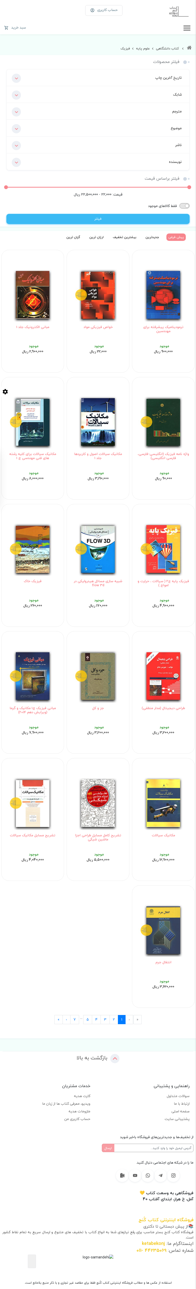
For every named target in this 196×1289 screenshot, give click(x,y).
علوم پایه (142, 48)
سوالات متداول (178, 1096)
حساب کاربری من (77, 1119)
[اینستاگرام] (173, 1175)
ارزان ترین (96, 237)
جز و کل (98, 708)
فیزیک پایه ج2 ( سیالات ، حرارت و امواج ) (163, 583)
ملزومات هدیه (79, 1111)
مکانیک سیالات (163, 835)
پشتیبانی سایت (177, 1119)
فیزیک (125, 48)
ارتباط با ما (182, 1103)
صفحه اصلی (181, 1111)
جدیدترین (152, 237)
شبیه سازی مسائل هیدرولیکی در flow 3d (98, 583)
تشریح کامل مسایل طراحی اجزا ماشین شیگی (98, 837)
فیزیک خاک (33, 581)
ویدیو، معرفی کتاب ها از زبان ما (66, 1103)
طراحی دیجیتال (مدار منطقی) (163, 708)
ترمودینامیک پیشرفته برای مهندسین (163, 329)
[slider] (189, 187)
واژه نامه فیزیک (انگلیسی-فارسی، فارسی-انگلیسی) (163, 456)
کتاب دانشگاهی (167, 48)
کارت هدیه (82, 1096)
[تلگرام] (160, 1175)
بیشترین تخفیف (124, 237)
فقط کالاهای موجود (162, 206)
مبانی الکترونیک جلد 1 (32, 327)
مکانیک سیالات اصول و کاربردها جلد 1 (98, 456)
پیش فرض (176, 237)
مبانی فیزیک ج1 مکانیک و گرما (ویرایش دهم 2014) (33, 710)
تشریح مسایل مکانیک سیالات (32, 835)
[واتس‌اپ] (147, 1175)
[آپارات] (122, 1175)
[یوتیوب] (135, 1175)
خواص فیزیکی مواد (98, 327)
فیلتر (98, 219)
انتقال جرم (163, 962)
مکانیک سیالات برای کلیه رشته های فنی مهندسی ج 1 (32, 456)
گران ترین (73, 237)
